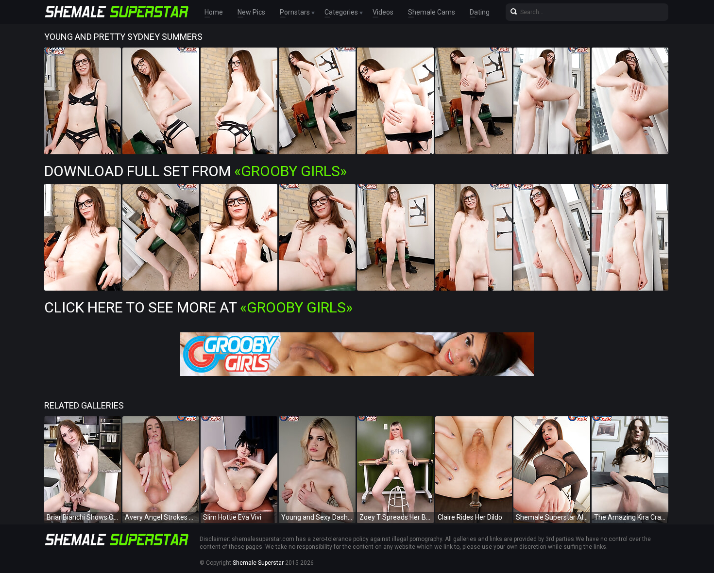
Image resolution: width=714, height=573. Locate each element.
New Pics (251, 12)
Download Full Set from (195, 171)
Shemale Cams (431, 12)
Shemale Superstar (258, 562)
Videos (383, 12)
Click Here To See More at (198, 307)
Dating (480, 12)
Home (213, 12)
